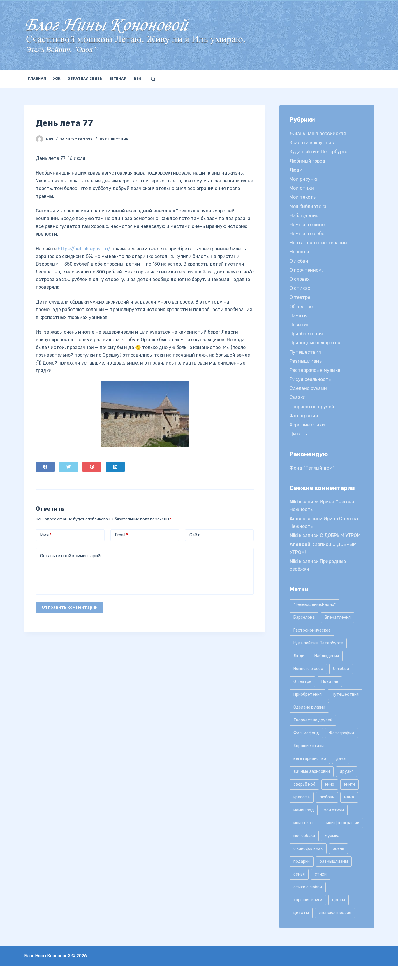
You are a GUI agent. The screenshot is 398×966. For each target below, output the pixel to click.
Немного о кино (307, 224)
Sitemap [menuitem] (118, 78)
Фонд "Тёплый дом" (312, 468)
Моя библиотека (308, 206)
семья (299, 874)
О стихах (300, 288)
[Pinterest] (91, 467)
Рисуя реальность (310, 379)
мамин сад (303, 810)
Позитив (299, 324)
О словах (300, 279)
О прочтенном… (307, 270)
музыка (332, 835)
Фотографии (304, 416)
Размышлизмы (306, 361)
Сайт (194, 535)
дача (341, 758)
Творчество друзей (312, 406)
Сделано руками (308, 388)
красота (301, 797)
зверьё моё (304, 784)
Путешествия (114, 139)
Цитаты (299, 434)
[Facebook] (45, 467)
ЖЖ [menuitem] (56, 78)
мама (349, 797)
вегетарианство (309, 758)
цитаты (301, 912)
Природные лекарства (315, 343)
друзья (346, 771)
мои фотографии (342, 822)
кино (329, 784)
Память (298, 315)
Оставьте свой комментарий (70, 555)
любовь (327, 797)
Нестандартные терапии (318, 242)
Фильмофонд (306, 732)
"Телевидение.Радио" (314, 604)
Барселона (304, 617)
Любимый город (307, 161)
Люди (296, 170)
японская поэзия (335, 912)
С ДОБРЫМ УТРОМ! (341, 535)
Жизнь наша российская (318, 133)
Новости (299, 251)
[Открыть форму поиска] (153, 79)
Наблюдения (304, 215)
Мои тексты (303, 197)
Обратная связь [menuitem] (85, 78)
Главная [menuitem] (37, 78)
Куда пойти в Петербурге (318, 151)
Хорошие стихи (307, 425)
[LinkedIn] (115, 467)
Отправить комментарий (70, 607)
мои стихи (334, 810)
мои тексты (304, 822)
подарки (301, 861)
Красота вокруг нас (312, 142)
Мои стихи (302, 188)
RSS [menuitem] (138, 78)
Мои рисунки (304, 179)
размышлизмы (334, 861)
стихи (321, 874)
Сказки (298, 397)
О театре (300, 297)
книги (349, 784)
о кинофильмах (308, 848)
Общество (301, 306)
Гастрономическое (312, 630)
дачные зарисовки (311, 771)
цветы (338, 899)
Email (121, 535)
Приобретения (306, 333)
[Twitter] (68, 467)
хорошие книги (307, 899)
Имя (46, 535)
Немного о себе (307, 233)
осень (338, 848)
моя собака (304, 835)
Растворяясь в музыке (315, 370)
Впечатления (338, 617)
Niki (294, 502)
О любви (299, 261)
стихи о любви (307, 887)
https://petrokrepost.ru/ (84, 249)
